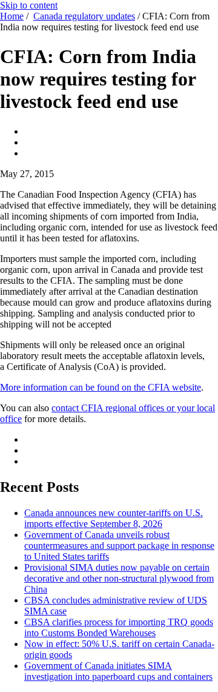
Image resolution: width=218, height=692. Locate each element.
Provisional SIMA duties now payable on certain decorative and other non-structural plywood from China (119, 578)
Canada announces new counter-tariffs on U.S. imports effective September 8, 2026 (113, 518)
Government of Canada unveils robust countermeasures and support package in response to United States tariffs (119, 545)
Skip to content (29, 5)
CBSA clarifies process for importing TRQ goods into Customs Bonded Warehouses (118, 627)
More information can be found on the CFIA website (100, 387)
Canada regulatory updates (84, 16)
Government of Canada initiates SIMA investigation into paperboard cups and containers (118, 671)
